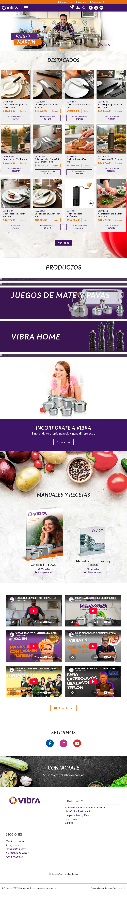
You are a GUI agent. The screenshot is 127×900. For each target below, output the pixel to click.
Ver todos (63, 242)
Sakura (69, 822)
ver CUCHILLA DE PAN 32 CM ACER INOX (79, 139)
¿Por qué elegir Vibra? (17, 852)
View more (63, 303)
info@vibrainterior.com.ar (65, 775)
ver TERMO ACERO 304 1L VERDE (15, 139)
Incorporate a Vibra (16, 848)
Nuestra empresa (15, 841)
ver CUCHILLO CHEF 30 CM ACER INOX (79, 84)
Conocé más (63, 442)
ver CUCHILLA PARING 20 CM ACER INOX (47, 193)
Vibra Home (71, 818)
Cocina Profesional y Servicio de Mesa (85, 807)
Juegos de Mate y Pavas (78, 815)
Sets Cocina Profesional (77, 811)
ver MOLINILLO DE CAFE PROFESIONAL (79, 193)
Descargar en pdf (45, 572)
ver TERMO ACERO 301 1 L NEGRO (111, 139)
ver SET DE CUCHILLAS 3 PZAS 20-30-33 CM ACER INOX (47, 139)
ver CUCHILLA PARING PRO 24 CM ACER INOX (111, 84)
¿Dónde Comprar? (15, 856)
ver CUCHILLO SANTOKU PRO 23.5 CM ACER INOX (15, 84)
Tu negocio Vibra (14, 845)
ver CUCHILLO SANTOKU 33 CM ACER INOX (15, 193)
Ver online (45, 569)
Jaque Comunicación (116, 888)
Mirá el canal (66, 707)
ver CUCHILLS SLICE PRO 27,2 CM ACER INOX (111, 193)
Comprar (23, 111)
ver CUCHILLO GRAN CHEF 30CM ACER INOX (47, 84)
